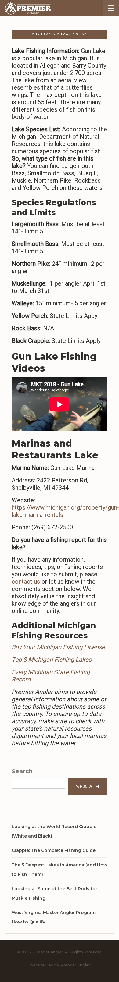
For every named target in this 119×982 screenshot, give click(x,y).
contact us (26, 581)
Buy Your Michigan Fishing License (58, 647)
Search (22, 771)
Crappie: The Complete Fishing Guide (54, 850)
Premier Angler (75, 965)
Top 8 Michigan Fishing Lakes (52, 659)
